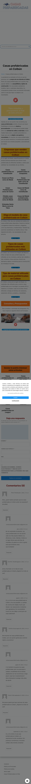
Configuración (15, 400)
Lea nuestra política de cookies (15, 393)
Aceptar (15, 397)
